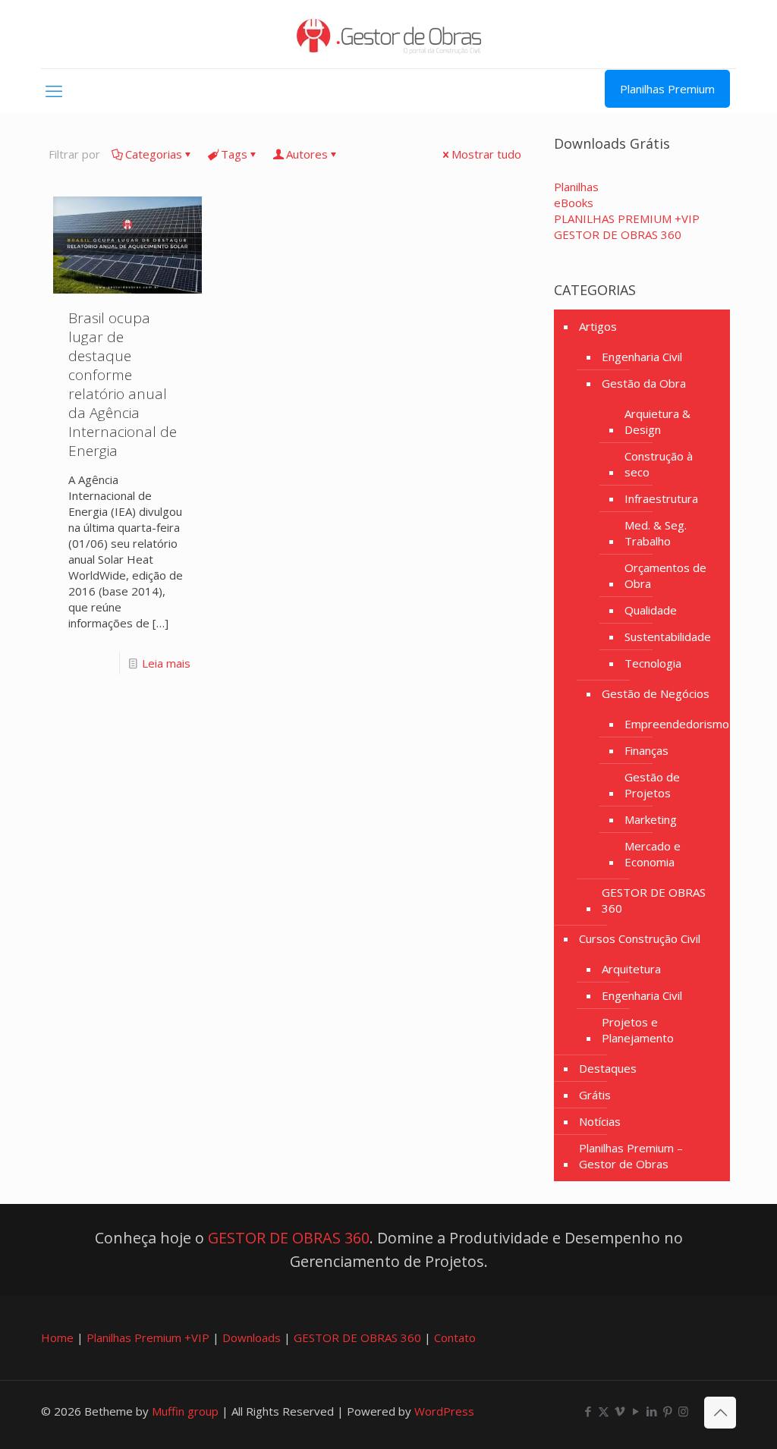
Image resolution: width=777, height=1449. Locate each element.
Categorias (153, 154)
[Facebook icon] (587, 1411)
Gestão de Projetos (652, 784)
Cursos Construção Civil (639, 938)
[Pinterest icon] (667, 1411)
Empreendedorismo (676, 723)
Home (57, 1337)
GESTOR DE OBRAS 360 (654, 900)
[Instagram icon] (683, 1411)
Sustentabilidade (667, 636)
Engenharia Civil (642, 356)
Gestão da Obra (644, 383)
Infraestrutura (661, 498)
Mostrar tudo (486, 154)
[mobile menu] (54, 90)
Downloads (251, 1337)
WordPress (444, 1411)
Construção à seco (658, 463)
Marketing (650, 819)
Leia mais (166, 663)
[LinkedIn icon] (651, 1411)
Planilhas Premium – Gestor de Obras (631, 1155)
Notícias (600, 1121)
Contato (455, 1337)
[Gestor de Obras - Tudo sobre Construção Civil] (389, 34)
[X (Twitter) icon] (603, 1411)
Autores (307, 154)
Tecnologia (652, 663)
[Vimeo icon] (619, 1411)
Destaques (608, 1068)
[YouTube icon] (635, 1411)
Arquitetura (631, 968)
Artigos (598, 326)
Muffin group (185, 1411)
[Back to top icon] (720, 1413)
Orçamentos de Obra (665, 575)
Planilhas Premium (667, 88)
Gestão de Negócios (655, 693)
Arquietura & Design (657, 421)
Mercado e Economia (652, 853)
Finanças (646, 750)
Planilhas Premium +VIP (148, 1337)
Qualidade (650, 610)
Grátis (595, 1094)
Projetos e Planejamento (638, 1029)
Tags (234, 154)
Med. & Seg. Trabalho (655, 532)
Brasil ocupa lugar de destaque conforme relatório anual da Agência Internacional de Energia (122, 384)
